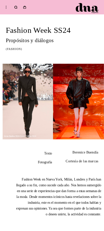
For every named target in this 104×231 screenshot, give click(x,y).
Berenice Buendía (85, 152)
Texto (48, 153)
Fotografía (45, 162)
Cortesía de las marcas (82, 161)
